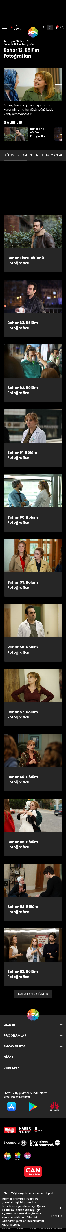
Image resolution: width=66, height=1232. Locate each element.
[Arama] (62, 27)
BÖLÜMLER (11, 155)
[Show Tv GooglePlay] (33, 1106)
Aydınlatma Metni (14, 1213)
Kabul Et (57, 1216)
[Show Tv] (33, 32)
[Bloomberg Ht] (15, 1142)
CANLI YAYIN (17, 27)
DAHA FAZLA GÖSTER (33, 994)
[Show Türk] (18, 1156)
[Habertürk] (10, 1130)
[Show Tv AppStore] (11, 1106)
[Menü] (4, 27)
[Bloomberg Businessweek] (45, 1142)
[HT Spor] (38, 1130)
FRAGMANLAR (52, 155)
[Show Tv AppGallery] (54, 1106)
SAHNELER (30, 155)
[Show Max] (28, 1156)
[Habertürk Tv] (25, 1130)
